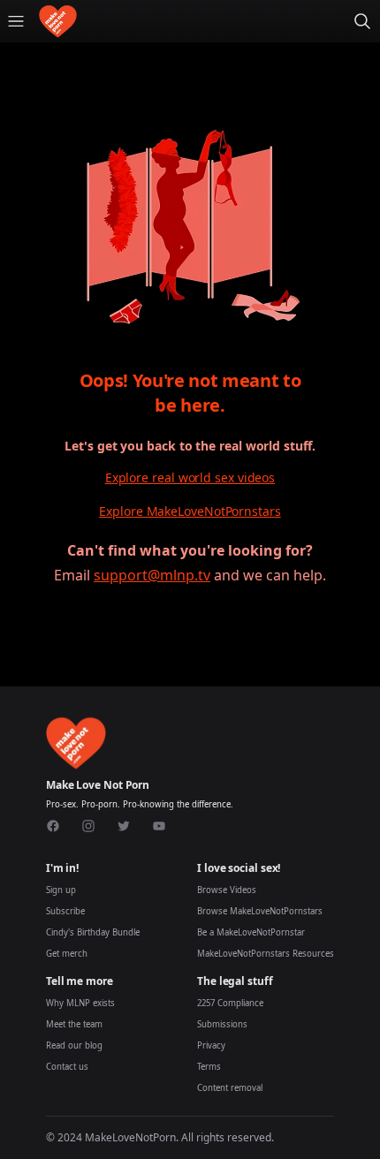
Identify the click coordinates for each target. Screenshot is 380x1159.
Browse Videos (226, 890)
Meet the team (74, 1024)
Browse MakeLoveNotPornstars (260, 911)
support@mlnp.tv (152, 575)
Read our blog (74, 1045)
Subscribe (65, 911)
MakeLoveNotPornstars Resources (265, 953)
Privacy (211, 1045)
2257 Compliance (230, 1003)
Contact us (67, 1066)
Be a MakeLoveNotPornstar (251, 932)
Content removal (229, 1088)
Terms (209, 1066)
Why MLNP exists (80, 1003)
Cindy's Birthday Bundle (93, 932)
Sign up (61, 890)
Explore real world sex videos (190, 477)
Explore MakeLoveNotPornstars (190, 511)
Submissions (222, 1024)
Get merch (66, 953)
